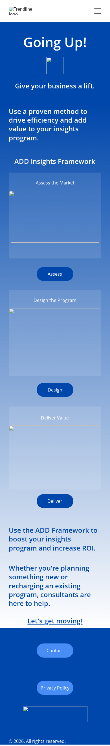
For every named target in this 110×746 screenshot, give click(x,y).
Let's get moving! (54, 620)
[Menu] (97, 11)
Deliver (54, 501)
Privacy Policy (55, 688)
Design (55, 390)
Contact (55, 650)
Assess (55, 274)
